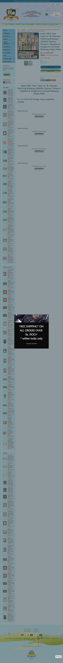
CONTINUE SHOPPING (31, 343)
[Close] (47, 315)
